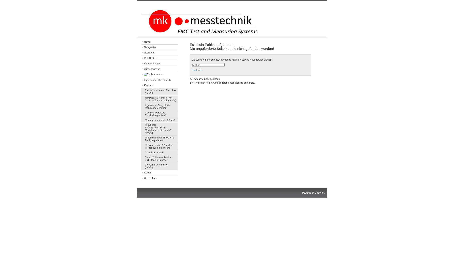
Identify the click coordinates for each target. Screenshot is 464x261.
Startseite (197, 70)
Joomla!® (320, 192)
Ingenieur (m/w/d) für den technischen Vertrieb (158, 106)
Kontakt (148, 172)
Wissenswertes (152, 69)
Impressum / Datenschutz (157, 80)
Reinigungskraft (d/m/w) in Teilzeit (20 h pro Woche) (158, 146)
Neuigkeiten (150, 47)
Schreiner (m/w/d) (154, 152)
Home (147, 41)
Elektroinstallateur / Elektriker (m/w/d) (160, 91)
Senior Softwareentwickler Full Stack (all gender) (158, 158)
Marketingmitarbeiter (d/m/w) (160, 120)
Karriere (148, 85)
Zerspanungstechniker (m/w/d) (156, 166)
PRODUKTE (150, 58)
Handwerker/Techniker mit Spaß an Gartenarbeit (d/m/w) (160, 99)
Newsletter (149, 52)
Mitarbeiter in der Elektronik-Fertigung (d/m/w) (160, 139)
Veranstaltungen (152, 63)
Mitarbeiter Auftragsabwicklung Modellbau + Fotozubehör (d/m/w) (158, 128)
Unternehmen (151, 178)
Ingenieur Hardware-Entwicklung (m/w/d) (155, 114)
